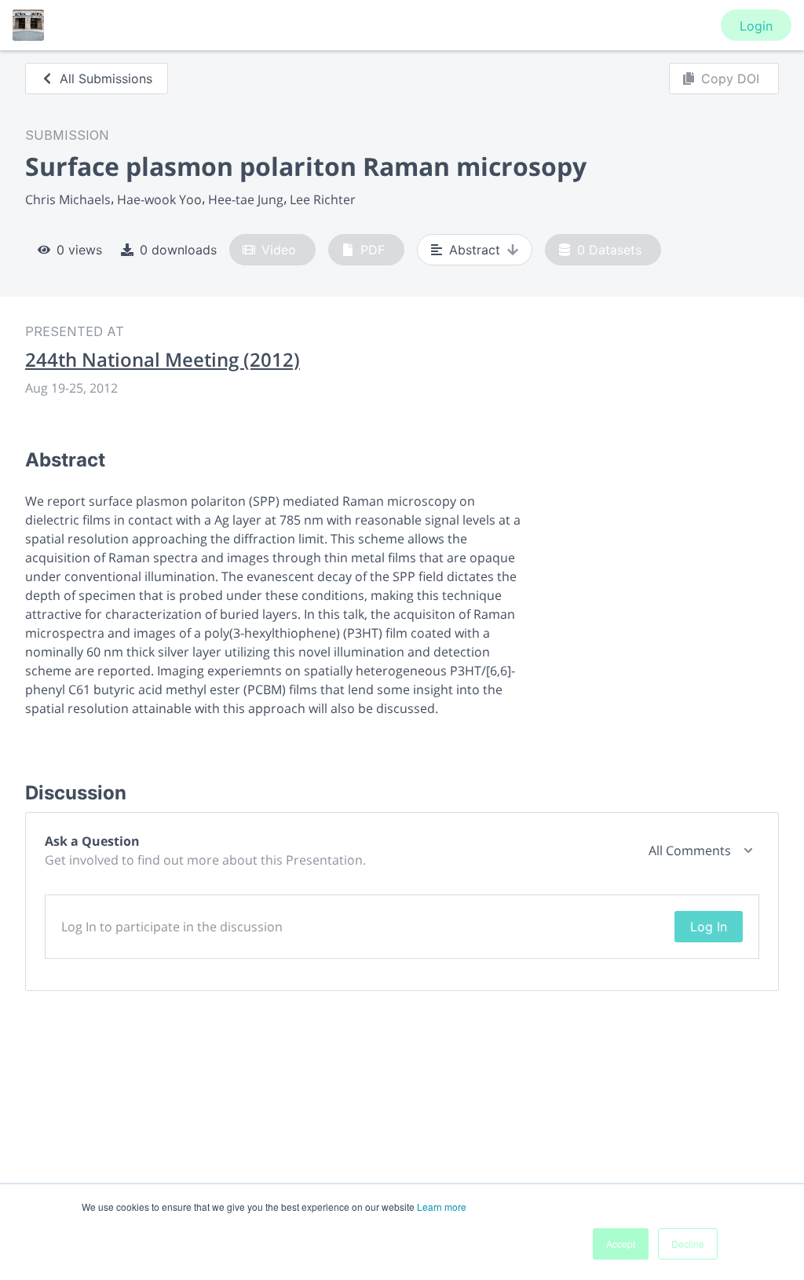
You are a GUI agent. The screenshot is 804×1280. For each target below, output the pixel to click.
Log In (708, 926)
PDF (372, 250)
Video (278, 250)
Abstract (474, 250)
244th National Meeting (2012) (162, 359)
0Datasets (609, 250)
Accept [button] (620, 1243)
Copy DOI (730, 78)
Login (756, 26)
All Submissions (106, 78)
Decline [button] (687, 1243)
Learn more (441, 1206)
